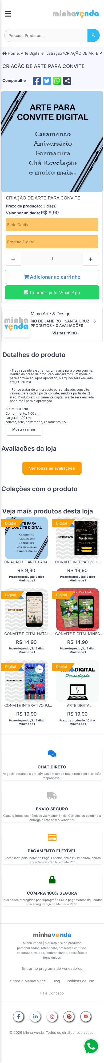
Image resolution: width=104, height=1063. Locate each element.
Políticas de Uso (80, 981)
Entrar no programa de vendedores (52, 968)
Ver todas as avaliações (52, 468)
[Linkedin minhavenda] (35, 1016)
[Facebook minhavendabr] (18, 1016)
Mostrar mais (24, 429)
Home (13, 53)
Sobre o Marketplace (28, 981)
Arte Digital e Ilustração (41, 53)
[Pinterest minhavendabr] (69, 1016)
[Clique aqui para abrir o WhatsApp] (91, 1046)
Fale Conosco (52, 993)
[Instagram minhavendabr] (52, 1016)
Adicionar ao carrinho (55, 277)
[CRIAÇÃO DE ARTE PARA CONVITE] (52, 141)
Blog (56, 981)
